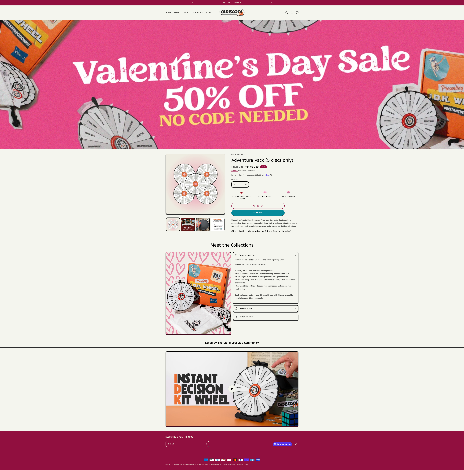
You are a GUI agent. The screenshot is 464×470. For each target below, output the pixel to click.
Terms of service (229, 464)
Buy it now (258, 213)
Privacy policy (216, 464)
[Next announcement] (271, 2)
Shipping (234, 170)
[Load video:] (232, 389)
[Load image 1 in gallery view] (173, 224)
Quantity (234, 179)
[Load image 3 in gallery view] (218, 224)
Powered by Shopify (189, 464)
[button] (286, 12)
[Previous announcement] (192, 2)
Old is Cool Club (176, 464)
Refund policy (203, 464)
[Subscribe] (206, 444)
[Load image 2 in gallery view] (188, 224)
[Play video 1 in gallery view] (203, 224)
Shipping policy (242, 464)
